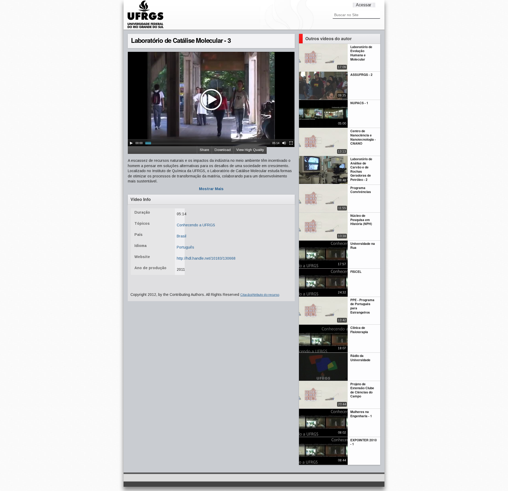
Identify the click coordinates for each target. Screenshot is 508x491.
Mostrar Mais (211, 189)
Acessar (363, 5)
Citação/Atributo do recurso (259, 295)
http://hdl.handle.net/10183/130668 (206, 258)
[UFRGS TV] (145, 27)
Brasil (181, 236)
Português (185, 247)
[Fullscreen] (291, 143)
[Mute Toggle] (284, 143)
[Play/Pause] (131, 143)
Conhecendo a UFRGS (196, 225)
